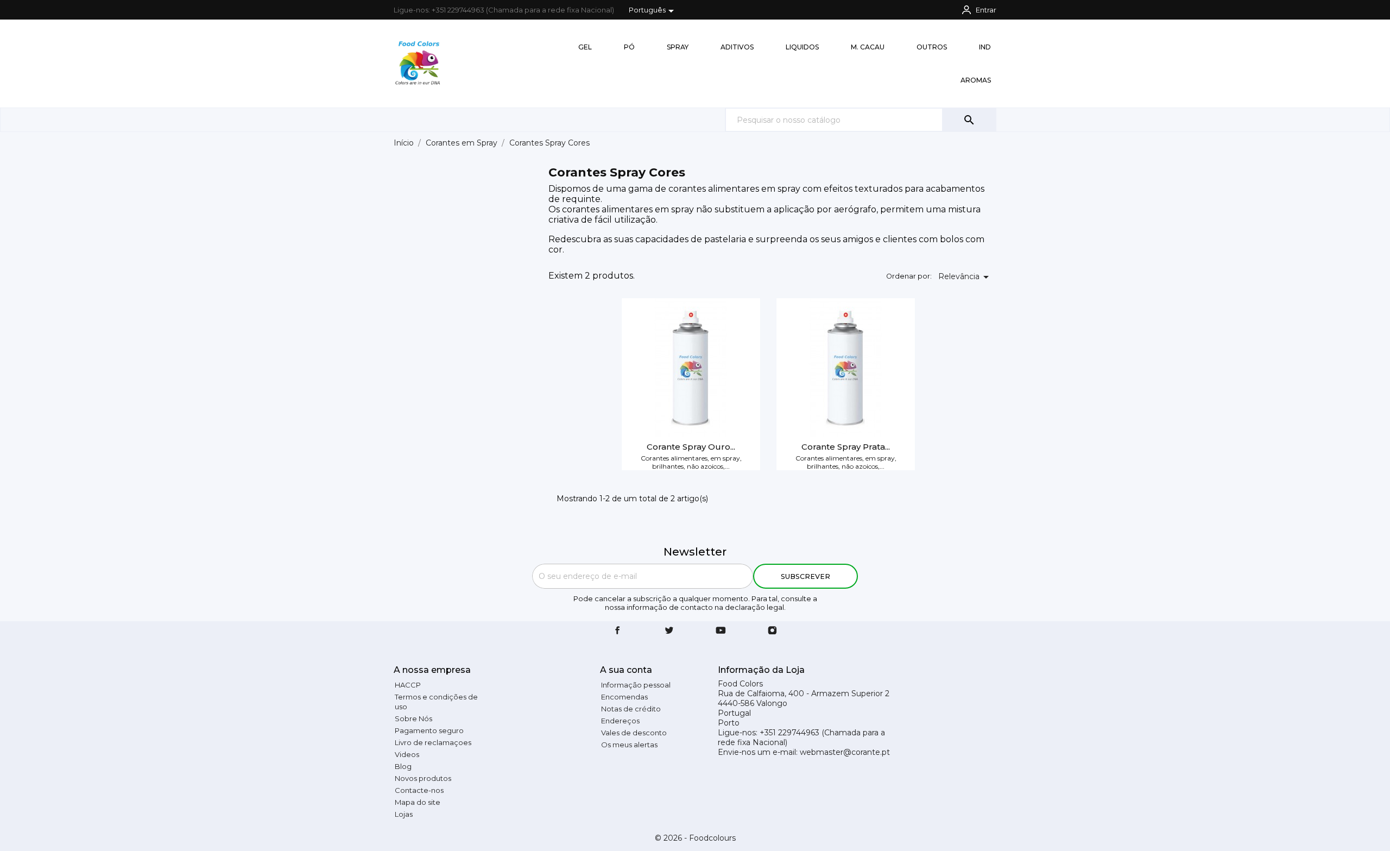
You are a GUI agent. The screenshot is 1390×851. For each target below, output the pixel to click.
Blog (403, 766)
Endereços (620, 720)
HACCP (408, 684)
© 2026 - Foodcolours (695, 838)
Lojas (404, 814)
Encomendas (624, 696)
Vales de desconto (634, 732)
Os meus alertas (629, 744)
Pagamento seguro (429, 730)
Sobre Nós (413, 718)
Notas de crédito (631, 708)
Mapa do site (417, 802)
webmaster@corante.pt (845, 752)
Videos (407, 754)
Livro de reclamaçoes (433, 742)
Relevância (965, 276)
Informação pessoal (636, 684)
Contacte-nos (419, 790)
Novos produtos (423, 778)
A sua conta (626, 670)
